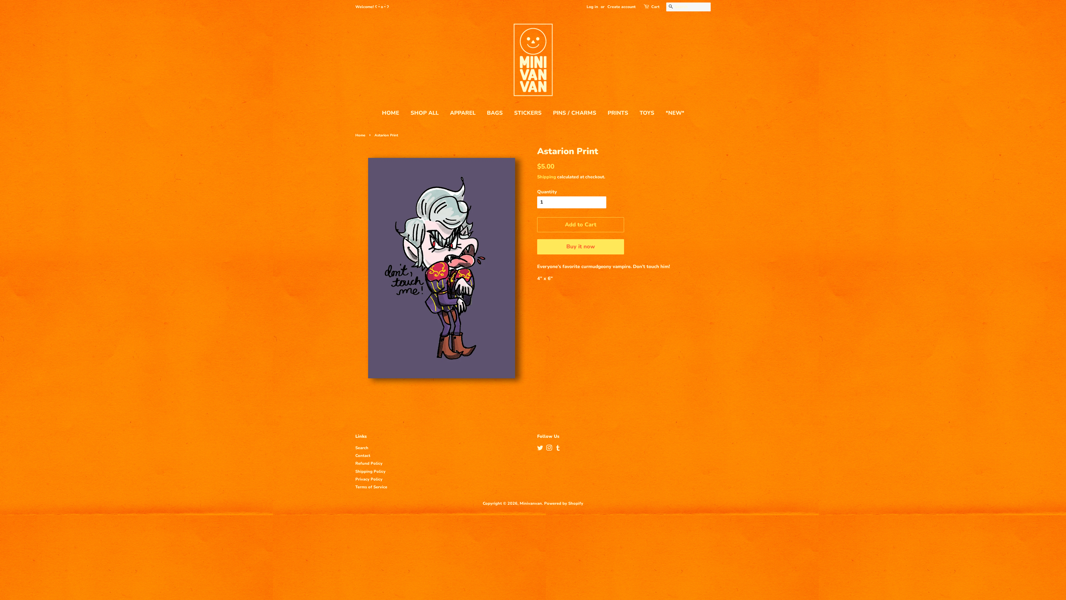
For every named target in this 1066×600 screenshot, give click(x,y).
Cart (655, 6)
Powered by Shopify (563, 503)
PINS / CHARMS (574, 113)
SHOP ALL (425, 113)
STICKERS (528, 113)
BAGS (495, 113)
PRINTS (618, 113)
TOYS (647, 113)
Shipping (546, 177)
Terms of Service (371, 487)
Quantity (547, 192)
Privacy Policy (369, 479)
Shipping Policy (370, 471)
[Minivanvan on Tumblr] (558, 449)
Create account (621, 6)
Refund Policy (369, 463)
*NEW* (675, 113)
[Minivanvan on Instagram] (549, 449)
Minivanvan (531, 503)
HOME (390, 113)
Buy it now (580, 246)
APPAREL (463, 113)
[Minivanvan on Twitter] (540, 449)
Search (361, 448)
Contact (362, 455)
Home (360, 135)
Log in (592, 6)
